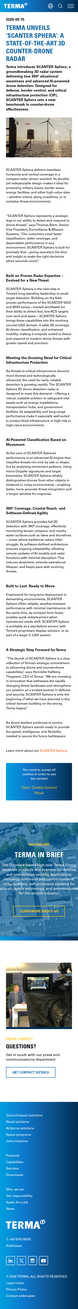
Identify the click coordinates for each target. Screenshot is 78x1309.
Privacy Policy (16, 1289)
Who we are (15, 1189)
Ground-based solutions (24, 1115)
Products (12, 1155)
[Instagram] (33, 1260)
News (10, 1209)
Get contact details (30, 1072)
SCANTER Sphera (53, 750)
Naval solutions (17, 1122)
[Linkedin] (11, 1260)
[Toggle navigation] (71, 6)
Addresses (14, 1246)
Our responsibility (19, 1196)
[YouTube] (44, 1260)
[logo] (15, 6)
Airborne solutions (20, 1128)
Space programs (18, 1134)
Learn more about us (39, 911)
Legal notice (15, 1283)
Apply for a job (17, 1202)
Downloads (14, 1175)
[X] (22, 1260)
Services (12, 1168)
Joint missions (17, 1141)
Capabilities (14, 1162)
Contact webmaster (20, 1296)
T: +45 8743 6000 (18, 1239)
